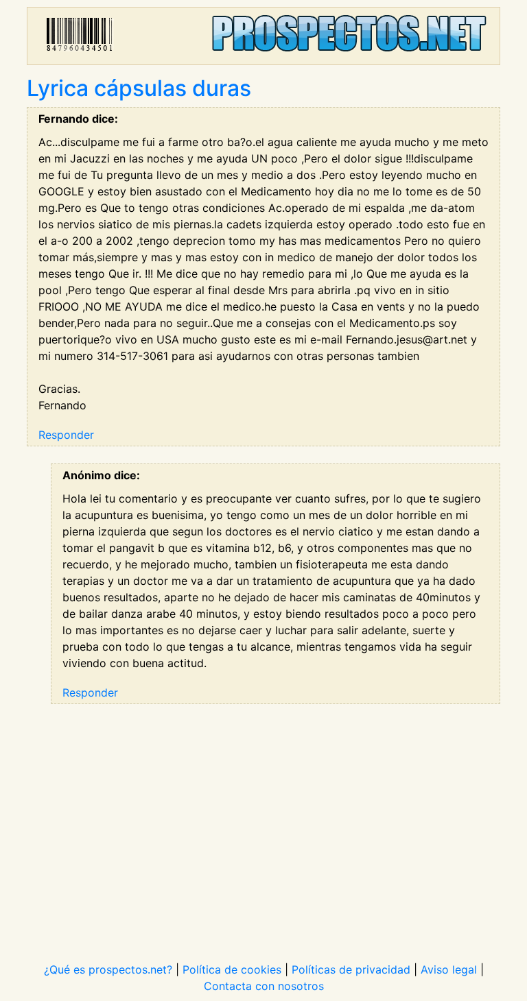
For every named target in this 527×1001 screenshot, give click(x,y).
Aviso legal (449, 969)
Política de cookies (232, 969)
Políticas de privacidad (351, 969)
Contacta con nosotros (264, 986)
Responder (66, 435)
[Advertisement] (263, 824)
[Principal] (263, 36)
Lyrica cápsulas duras (139, 88)
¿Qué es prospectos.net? (108, 969)
